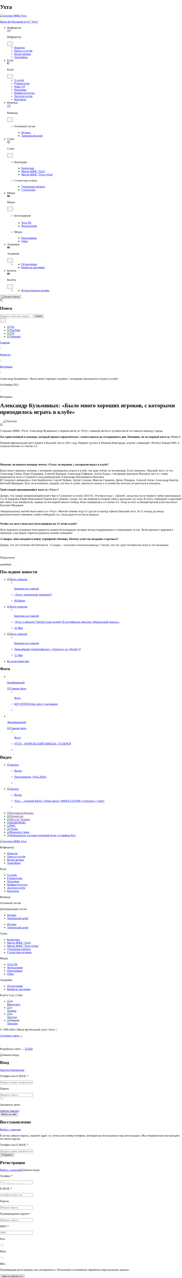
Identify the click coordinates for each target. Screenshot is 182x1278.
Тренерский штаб (31, 135)
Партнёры (20, 89)
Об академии (29, 264)
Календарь (27, 168)
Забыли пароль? (9, 1110)
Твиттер (12, 1017)
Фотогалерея (29, 225)
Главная (5, 342)
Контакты (20, 99)
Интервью (6, 366)
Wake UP (19, 86)
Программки (29, 237)
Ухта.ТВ (26, 222)
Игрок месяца (22, 53)
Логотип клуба (23, 96)
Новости (19, 47)
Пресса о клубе (23, 50)
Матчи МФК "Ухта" (33, 171)
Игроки (26, 132)
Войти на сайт (9, 1114)
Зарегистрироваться (12, 1069)
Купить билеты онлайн (35, 290)
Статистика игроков (19, 952)
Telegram (12, 1023)
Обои (24, 241)
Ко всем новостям (18, 661)
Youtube (12, 1010)
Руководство (22, 83)
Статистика (28, 189)
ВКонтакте (13, 1004)
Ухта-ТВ (12, 964)
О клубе (19, 80)
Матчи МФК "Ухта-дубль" (37, 174)
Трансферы (21, 57)
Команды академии (33, 267)
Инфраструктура (24, 92)
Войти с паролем (10, 1129)
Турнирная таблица (33, 186)
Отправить (7, 1155)
